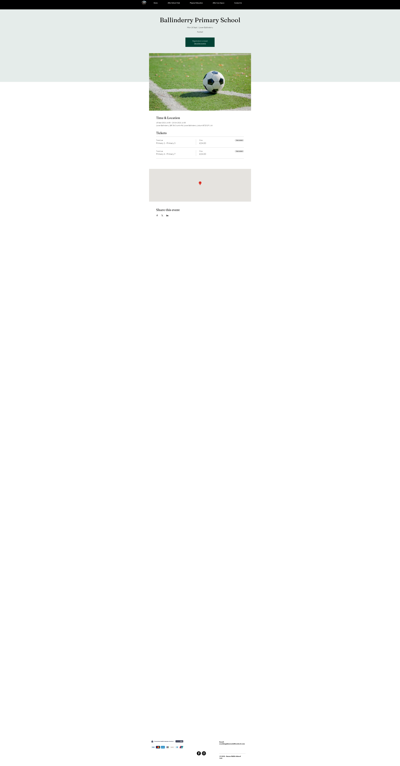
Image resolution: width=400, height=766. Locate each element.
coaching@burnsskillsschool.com (232, 744)
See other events (200, 43)
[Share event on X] (162, 215)
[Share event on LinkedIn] (167, 215)
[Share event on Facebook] (157, 215)
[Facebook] (199, 753)
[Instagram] (204, 753)
